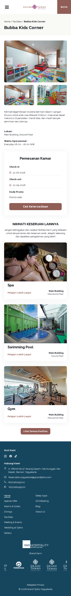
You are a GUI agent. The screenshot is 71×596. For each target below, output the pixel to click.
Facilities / (18, 21)
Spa (11, 285)
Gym (11, 409)
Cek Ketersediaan (35, 206)
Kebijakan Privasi (35, 585)
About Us (40, 511)
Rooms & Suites (12, 506)
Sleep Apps (41, 495)
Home (7, 495)
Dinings (8, 511)
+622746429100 (16, 482)
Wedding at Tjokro (13, 527)
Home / (8, 21)
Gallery (8, 533)
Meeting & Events (13, 522)
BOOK (64, 7)
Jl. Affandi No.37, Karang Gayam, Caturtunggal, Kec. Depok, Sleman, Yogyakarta (34, 470)
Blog (38, 506)
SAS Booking (42, 501)
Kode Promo (16, 192)
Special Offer (10, 501)
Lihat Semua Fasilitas (35, 431)
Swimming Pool (20, 347)
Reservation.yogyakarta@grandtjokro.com (29, 477)
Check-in (14, 167)
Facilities (8, 517)
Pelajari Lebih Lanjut (19, 292)
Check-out (15, 179)
